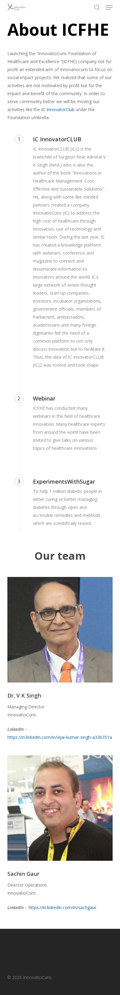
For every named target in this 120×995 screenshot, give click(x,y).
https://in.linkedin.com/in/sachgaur (62, 907)
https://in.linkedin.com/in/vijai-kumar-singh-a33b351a (59, 737)
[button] (109, 7)
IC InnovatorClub (57, 109)
